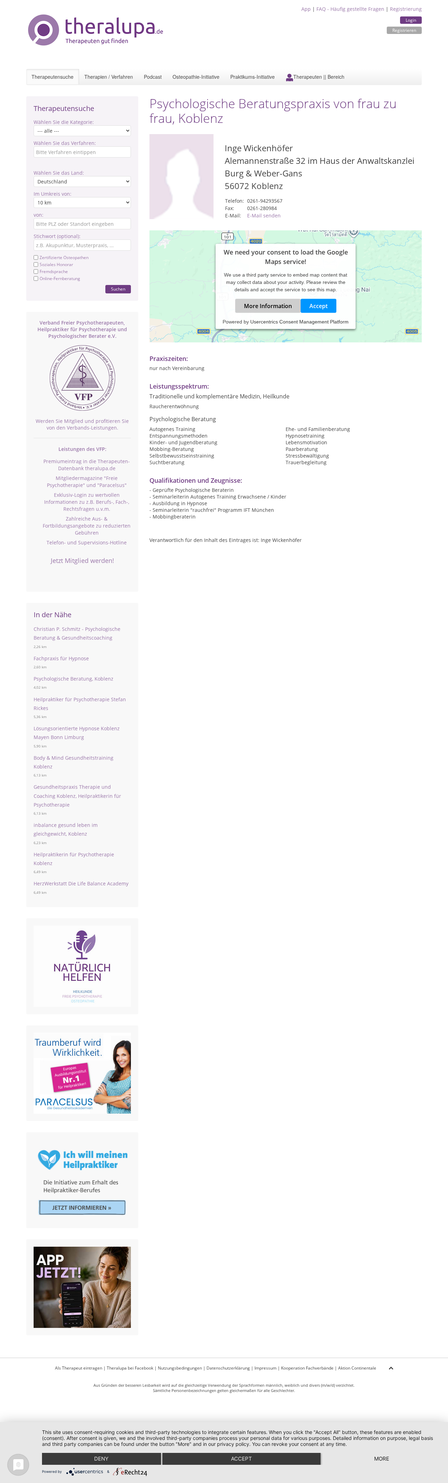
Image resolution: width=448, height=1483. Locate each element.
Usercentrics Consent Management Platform (299, 322)
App (306, 9)
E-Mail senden (264, 215)
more (381, 1458)
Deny (101, 1458)
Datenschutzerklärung (228, 1368)
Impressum (265, 1368)
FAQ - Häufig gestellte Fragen (350, 9)
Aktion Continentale (357, 1368)
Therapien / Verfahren (108, 76)
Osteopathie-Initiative (196, 76)
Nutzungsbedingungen (180, 1368)
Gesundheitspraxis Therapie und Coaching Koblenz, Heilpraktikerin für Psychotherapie (77, 796)
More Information (268, 306)
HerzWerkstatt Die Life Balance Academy (81, 883)
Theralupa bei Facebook (130, 1368)
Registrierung (406, 9)
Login (411, 20)
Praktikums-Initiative (252, 76)
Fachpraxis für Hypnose (61, 658)
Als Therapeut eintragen (78, 1368)
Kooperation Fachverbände (307, 1368)
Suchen (118, 289)
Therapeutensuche (52, 76)
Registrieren (404, 30)
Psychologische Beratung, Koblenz (73, 678)
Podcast (153, 76)
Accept (318, 306)
